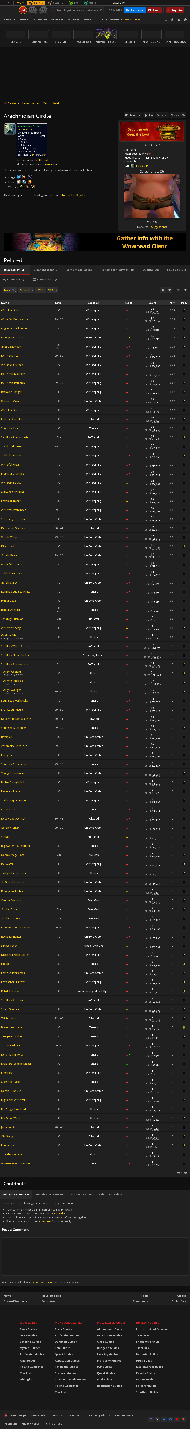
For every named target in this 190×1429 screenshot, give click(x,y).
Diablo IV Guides (147, 1323)
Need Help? (18, 1415)
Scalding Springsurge (13, 800)
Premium (11, 1423)
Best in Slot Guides (109, 1335)
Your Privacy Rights (97, 1415)
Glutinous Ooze (10, 401)
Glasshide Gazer (10, 1082)
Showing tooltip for (28, 164)
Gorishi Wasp (9, 537)
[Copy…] (163, 290)
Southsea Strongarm (13, 764)
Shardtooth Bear (11, 446)
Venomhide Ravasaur (14, 746)
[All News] (9, 3)
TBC (76, 2)
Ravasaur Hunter (11, 936)
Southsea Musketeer (13, 728)
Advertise (73, 1415)
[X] (157, 1419)
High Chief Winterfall (13, 1100)
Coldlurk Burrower (12, 573)
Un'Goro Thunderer (12, 882)
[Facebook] (170, 1419)
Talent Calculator (31, 1367)
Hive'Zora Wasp (10, 1118)
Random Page (124, 1415)
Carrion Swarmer (11, 900)
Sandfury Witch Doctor (14, 646)
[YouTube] (177, 1419)
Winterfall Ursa (10, 464)
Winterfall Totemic (12, 564)
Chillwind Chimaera (12, 491)
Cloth (46, 103)
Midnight (26, 1379)
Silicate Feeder (10, 945)
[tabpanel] (95, 730)
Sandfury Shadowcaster (15, 437)
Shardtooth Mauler (12, 709)
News (7, 19)
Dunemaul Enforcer (12, 1054)
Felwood (93, 419)
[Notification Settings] (172, 19)
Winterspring (93, 310)
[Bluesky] (164, 1419)
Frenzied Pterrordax (13, 973)
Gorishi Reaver (10, 555)
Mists (93, 2)
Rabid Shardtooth (11, 991)
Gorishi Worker (10, 827)
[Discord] (151, 1419)
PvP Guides (104, 1367)
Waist (56, 103)
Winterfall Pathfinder (13, 510)
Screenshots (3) (152, 171)
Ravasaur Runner (11, 791)
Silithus (93, 637)
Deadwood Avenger (13, 818)
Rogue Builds (144, 1379)
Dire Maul (93, 855)
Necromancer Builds (149, 1367)
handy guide (57, 1213)
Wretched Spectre (11, 410)
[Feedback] (179, 19)
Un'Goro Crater (93, 337)
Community (114, 19)
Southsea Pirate (10, 428)
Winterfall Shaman (12, 364)
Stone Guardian (10, 1009)
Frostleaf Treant (11, 501)
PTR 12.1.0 (32, 10)
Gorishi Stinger (10, 582)
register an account (49, 1282)
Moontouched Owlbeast (15, 927)
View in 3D (178, 115)
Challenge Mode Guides (70, 1379)
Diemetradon (9, 546)
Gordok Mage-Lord (12, 855)
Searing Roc (8, 809)
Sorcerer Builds (146, 1386)
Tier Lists (26, 1373)
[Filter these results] (169, 290)
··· (102, 2)
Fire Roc (6, 964)
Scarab (5, 836)
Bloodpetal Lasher (12, 891)
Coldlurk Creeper (11, 455)
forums (46, 1221)
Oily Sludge (7, 1136)
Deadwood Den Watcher (16, 718)
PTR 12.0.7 (43, 10)
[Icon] (10, 129)
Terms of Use (53, 1423)
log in (34, 1282)
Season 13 (143, 1335)
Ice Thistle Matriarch (13, 373)
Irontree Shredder (11, 419)
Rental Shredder (10, 610)
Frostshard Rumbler (13, 473)
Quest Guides (64, 1354)
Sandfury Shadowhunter (15, 664)
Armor (36, 103)
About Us (56, 1415)
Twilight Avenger (11, 690)
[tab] (15, 270)
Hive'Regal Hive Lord (13, 1109)
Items (25, 103)
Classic (58, 2)
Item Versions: (26, 160)
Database (73, 19)
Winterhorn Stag (11, 628)
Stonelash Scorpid (12, 1154)
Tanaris (93, 428)
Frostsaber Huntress (13, 982)
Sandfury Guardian (12, 619)
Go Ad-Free (133, 19)
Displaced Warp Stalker (15, 954)
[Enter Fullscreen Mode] (166, 19)
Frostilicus (7, 1072)
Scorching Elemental (13, 519)
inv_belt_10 (142, 165)
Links (164, 115)
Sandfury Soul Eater (13, 1000)
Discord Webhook (51, 19)
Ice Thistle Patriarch (13, 383)
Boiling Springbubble (13, 782)
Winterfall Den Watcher (15, 319)
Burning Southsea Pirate (15, 591)
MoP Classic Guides (68, 1323)
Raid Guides (27, 1360)
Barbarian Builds (147, 1354)
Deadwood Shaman (13, 528)
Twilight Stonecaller (12, 680)
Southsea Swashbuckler (15, 700)
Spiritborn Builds (147, 1392)
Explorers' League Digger (16, 1063)
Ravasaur (6, 737)
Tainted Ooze (9, 1018)
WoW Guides (28, 1323)
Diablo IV (122, 2)
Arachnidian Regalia (73, 195)
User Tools (38, 1415)
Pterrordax (7, 1145)
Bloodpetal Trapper (12, 337)
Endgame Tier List (148, 1341)
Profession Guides (32, 1354)
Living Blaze (8, 755)
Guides (98, 19)
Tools (144, 1295)
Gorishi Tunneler (11, 1091)
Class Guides (28, 1329)
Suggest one (158, 227)
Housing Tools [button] (24, 19)
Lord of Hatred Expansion (153, 1329)
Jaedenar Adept (10, 1127)
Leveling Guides (30, 1341)
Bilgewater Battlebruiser (15, 846)
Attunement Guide (109, 1329)
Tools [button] (86, 19)
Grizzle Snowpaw (11, 346)
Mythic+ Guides (30, 1348)
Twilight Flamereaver (13, 873)
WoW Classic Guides (111, 1323)
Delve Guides (28, 1335)
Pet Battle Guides (66, 1367)
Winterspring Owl (11, 482)
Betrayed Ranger (11, 392)
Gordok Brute (9, 909)
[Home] (5, 1416)
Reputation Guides (67, 1360)
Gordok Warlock (10, 918)
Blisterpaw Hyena (11, 1027)
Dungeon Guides (66, 1341)
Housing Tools (51, 1295)
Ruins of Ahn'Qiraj (93, 945)
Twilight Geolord (11, 671)
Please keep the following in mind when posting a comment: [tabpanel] (45, 1242)
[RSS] (183, 1419)
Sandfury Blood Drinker (15, 655)
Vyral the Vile (8, 635)
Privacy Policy (30, 1423)
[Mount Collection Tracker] (95, 242)
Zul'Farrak (93, 437)
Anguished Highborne (14, 328)
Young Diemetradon (13, 773)
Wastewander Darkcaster (16, 1163)
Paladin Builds (145, 1373)
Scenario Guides (65, 1373)
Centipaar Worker (11, 1036)
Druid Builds (144, 1360)
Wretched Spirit (10, 310)
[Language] (185, 19)
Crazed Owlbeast (11, 1045)
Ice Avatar (7, 864)
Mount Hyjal (101, 991)
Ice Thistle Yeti (10, 355)
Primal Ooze (8, 600)
